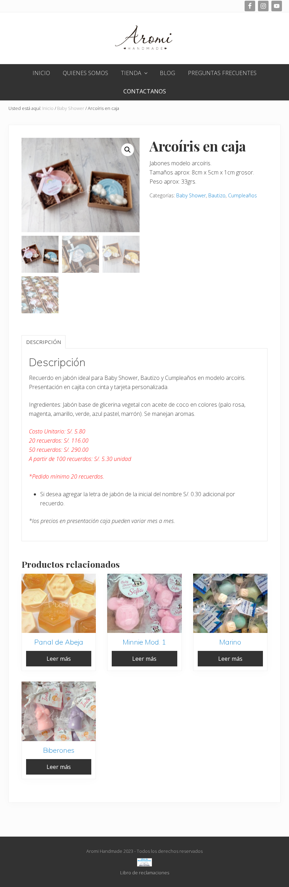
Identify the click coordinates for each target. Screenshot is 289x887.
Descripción (43, 341)
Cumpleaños (242, 195)
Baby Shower (70, 108)
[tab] (43, 342)
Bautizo (217, 195)
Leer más (59, 659)
